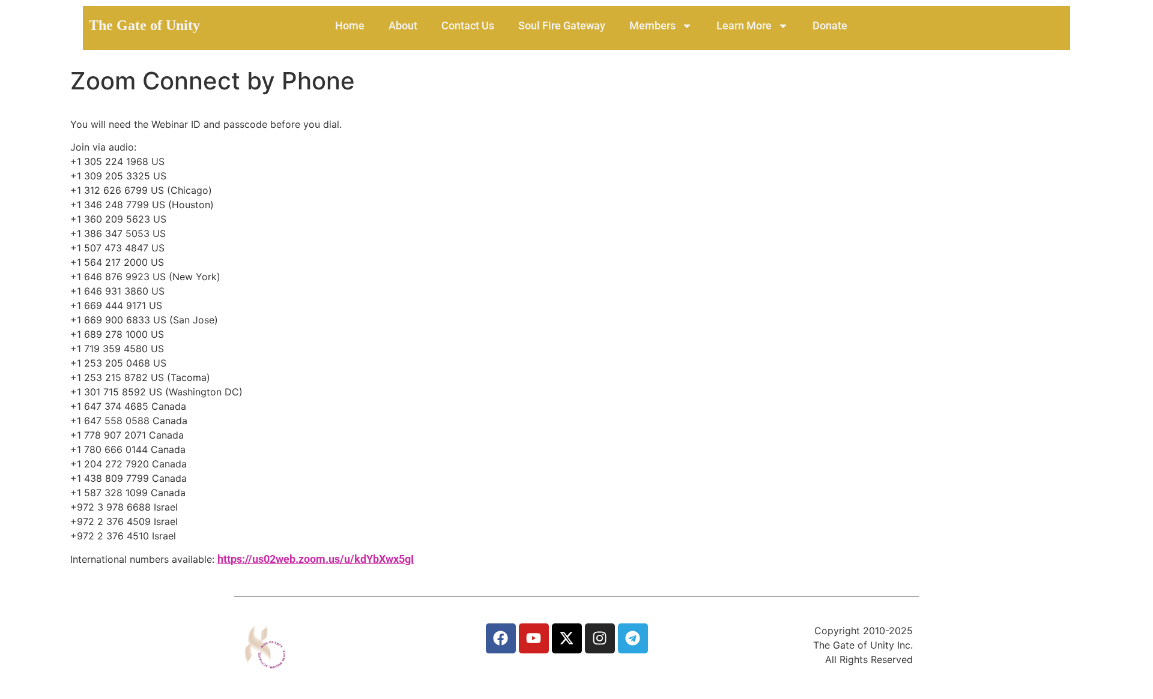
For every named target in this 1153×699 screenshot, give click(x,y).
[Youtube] (534, 638)
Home (350, 25)
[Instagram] (600, 638)
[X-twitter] (567, 638)
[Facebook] (501, 638)
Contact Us (467, 25)
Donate (830, 25)
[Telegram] (633, 638)
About (403, 25)
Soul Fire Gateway (561, 25)
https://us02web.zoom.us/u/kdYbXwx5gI (315, 559)
